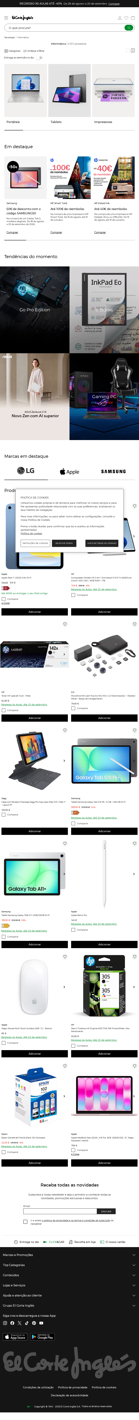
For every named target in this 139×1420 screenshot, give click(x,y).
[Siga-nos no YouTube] (41, 1323)
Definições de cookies (35, 543)
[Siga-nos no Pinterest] (34, 1323)
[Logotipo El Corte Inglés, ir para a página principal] (22, 18)
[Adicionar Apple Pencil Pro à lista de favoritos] (135, 843)
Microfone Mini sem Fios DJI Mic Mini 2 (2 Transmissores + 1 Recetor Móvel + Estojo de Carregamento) (103, 697)
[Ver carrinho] (133, 18)
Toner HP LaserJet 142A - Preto (16, 695)
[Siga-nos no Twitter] (19, 1323)
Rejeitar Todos (64, 543)
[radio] (128, 50)
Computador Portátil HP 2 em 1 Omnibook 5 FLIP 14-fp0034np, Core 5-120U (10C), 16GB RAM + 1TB (101, 579)
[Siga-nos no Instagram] (5, 1323)
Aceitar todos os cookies (101, 543)
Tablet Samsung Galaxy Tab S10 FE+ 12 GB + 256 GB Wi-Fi (98, 801)
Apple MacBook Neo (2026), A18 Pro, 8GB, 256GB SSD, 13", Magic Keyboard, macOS (102, 1139)
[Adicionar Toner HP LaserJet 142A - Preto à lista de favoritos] (65, 624)
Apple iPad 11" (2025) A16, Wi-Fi (16, 577)
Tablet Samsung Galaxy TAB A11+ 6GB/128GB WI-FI (25, 915)
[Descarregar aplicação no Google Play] (42, 1337)
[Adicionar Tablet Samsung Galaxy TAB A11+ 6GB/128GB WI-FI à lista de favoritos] (65, 843)
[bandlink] (114, 3)
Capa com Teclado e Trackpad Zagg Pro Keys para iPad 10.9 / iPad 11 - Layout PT (33, 803)
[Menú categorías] (6, 18)
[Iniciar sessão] (120, 18)
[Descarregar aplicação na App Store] (15, 1337)
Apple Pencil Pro (79, 915)
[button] (5, 603)
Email (26, 1206)
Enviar (106, 1211)
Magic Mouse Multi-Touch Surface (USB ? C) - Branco (26, 1028)
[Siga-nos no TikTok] (27, 1323)
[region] (69, 521)
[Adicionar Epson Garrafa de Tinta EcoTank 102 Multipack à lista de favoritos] (65, 1066)
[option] (34, 654)
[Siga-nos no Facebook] (12, 1323)
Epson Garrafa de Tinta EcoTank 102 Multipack (23, 1137)
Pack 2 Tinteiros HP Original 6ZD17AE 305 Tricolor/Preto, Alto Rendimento (100, 1030)
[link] (34, 654)
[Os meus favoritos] (126, 18)
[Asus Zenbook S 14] (35, 396)
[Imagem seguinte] (135, 536)
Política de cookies (31, 533)
